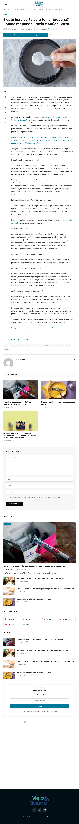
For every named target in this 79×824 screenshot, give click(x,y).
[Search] (73, 3)
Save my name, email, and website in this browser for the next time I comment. (35, 497)
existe (35, 346)
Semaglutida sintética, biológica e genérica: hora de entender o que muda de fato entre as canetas (19, 435)
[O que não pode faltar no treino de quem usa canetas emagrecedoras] (9, 581)
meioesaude (13, 29)
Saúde (68, 346)
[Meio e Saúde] (39, 3)
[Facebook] (5, 97)
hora (41, 346)
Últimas (6, 15)
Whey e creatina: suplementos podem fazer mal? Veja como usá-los (38, 328)
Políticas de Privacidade (43, 711)
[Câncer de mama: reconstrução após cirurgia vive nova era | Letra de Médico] (9, 591)
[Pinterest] (5, 112)
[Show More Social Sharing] (50, 35)
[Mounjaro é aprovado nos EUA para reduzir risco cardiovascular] (20, 389)
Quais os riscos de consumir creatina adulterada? (31, 137)
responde (60, 346)
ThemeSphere (51, 817)
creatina (16, 166)
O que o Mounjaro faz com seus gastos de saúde (58, 403)
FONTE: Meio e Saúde (19, 339)
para (52, 346)
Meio (47, 346)
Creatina (20, 346)
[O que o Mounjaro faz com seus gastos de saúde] (58, 389)
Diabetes (7, 524)
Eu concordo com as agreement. (40, 711)
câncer (54, 240)
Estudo (28, 346)
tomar (7, 349)
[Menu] (6, 3)
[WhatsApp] (5, 118)
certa (13, 346)
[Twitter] (5, 102)
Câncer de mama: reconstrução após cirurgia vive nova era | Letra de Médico (45, 589)
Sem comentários (41, 29)
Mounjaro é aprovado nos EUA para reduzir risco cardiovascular (18, 403)
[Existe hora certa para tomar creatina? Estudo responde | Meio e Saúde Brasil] (39, 62)
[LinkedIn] (5, 107)
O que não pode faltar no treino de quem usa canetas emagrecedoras (42, 578)
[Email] (5, 123)
